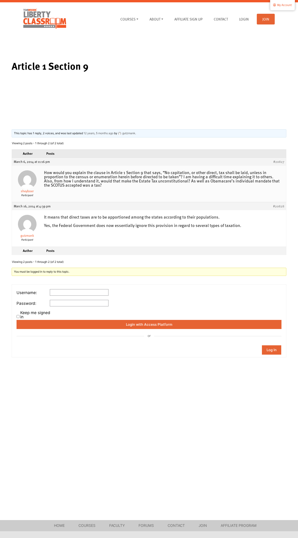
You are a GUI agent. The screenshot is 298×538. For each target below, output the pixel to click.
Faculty (117, 525)
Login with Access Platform (149, 324)
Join (265, 19)
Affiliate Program (239, 525)
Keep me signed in (35, 315)
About (154, 19)
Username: (27, 293)
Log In (272, 350)
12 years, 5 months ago (98, 133)
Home (59, 525)
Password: (26, 303)
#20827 (278, 162)
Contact (221, 19)
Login (244, 19)
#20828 (278, 206)
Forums (146, 525)
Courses (127, 19)
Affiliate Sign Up (188, 19)
